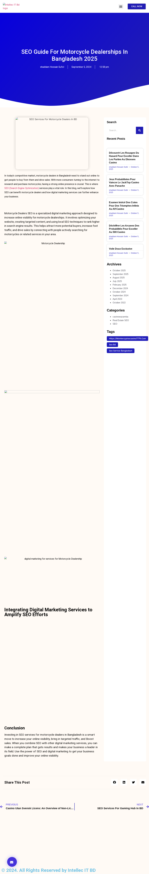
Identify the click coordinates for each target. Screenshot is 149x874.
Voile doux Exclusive (120, 249)
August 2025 (119, 277)
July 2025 (117, 281)
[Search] (139, 130)
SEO (115, 324)
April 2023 (117, 299)
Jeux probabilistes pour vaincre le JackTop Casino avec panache (124, 182)
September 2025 (120, 274)
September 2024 (120, 295)
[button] (120, 6)
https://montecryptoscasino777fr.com (127, 338)
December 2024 (120, 288)
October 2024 (119, 292)
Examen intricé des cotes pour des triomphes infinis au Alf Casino (124, 205)
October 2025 (119, 270)
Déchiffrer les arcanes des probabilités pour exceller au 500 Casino (124, 228)
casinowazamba (120, 316)
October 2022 (119, 302)
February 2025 (119, 284)
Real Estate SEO (121, 320)
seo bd (112, 344)
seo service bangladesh (120, 350)
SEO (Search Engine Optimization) (21, 188)
